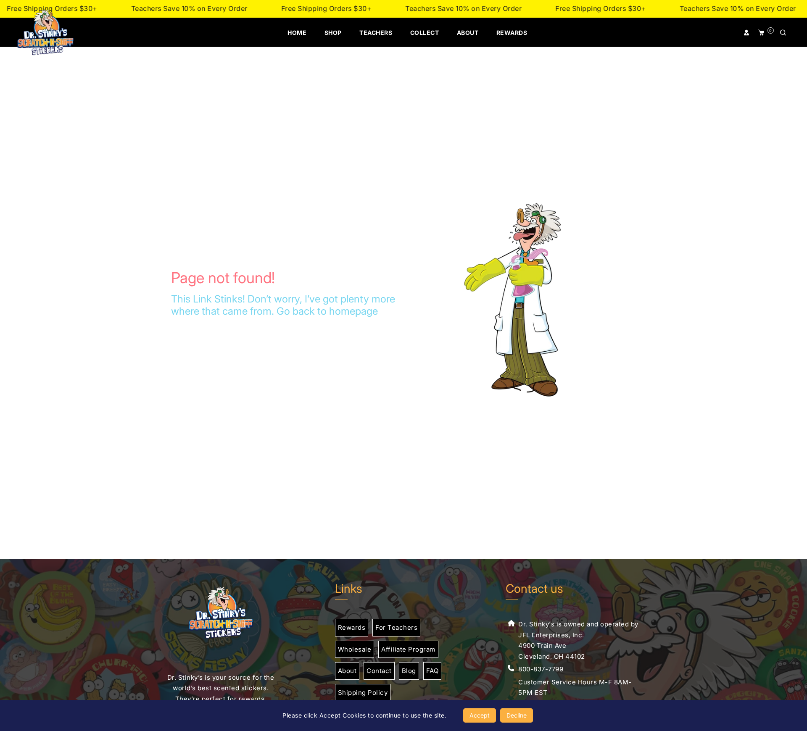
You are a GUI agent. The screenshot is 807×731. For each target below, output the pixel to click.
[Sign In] (747, 32)
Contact (379, 671)
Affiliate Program (408, 649)
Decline (516, 715)
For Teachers (396, 627)
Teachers (375, 32)
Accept (479, 715)
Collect (424, 32)
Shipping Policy (363, 693)
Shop (333, 32)
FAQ (432, 671)
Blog (409, 671)
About (468, 32)
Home (296, 32)
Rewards (511, 32)
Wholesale (355, 649)
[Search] (784, 32)
